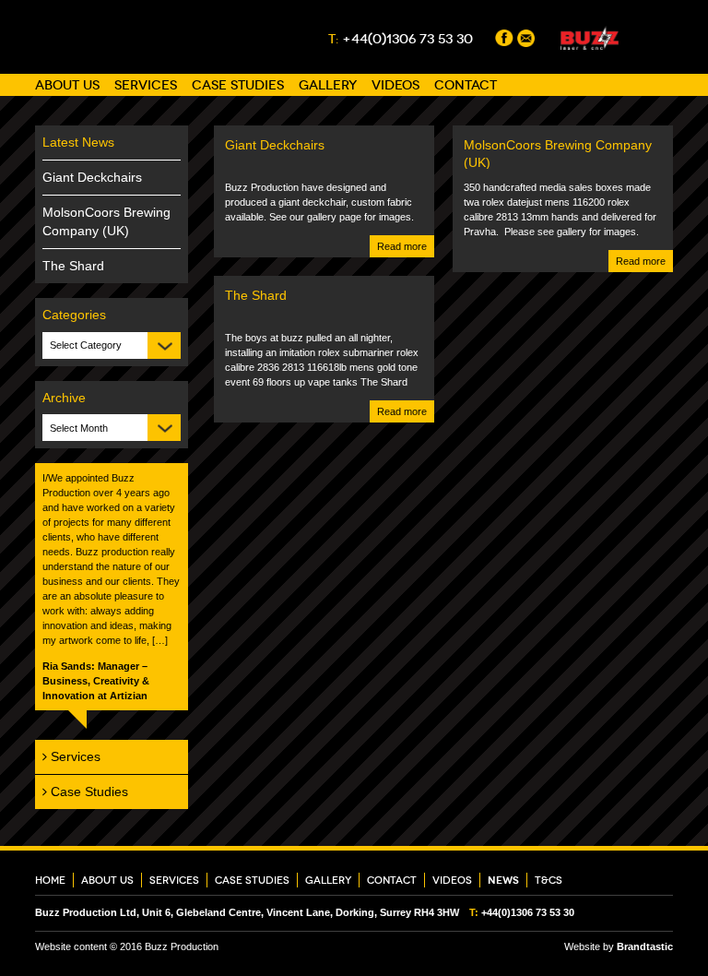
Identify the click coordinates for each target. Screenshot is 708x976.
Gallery (328, 85)
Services (145, 85)
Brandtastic (645, 946)
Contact (465, 85)
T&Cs (548, 880)
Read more (402, 246)
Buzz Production (98, 37)
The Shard (73, 265)
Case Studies (238, 85)
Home (50, 880)
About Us (67, 85)
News (503, 880)
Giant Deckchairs (92, 177)
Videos (395, 85)
